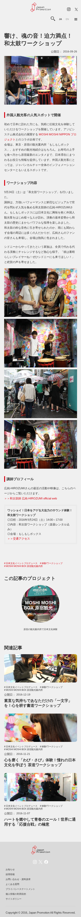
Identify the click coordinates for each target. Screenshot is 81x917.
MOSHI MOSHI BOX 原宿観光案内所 (24, 566)
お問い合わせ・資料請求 (18, 879)
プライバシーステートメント (20, 889)
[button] (76, 19)
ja (60, 19)
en (67, 19)
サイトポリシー (13, 899)
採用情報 (10, 874)
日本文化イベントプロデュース (21, 563)
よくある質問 (12, 884)
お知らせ (10, 869)
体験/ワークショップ (52, 563)
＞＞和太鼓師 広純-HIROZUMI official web (30, 498)
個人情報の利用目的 (16, 894)
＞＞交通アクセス (18, 538)
